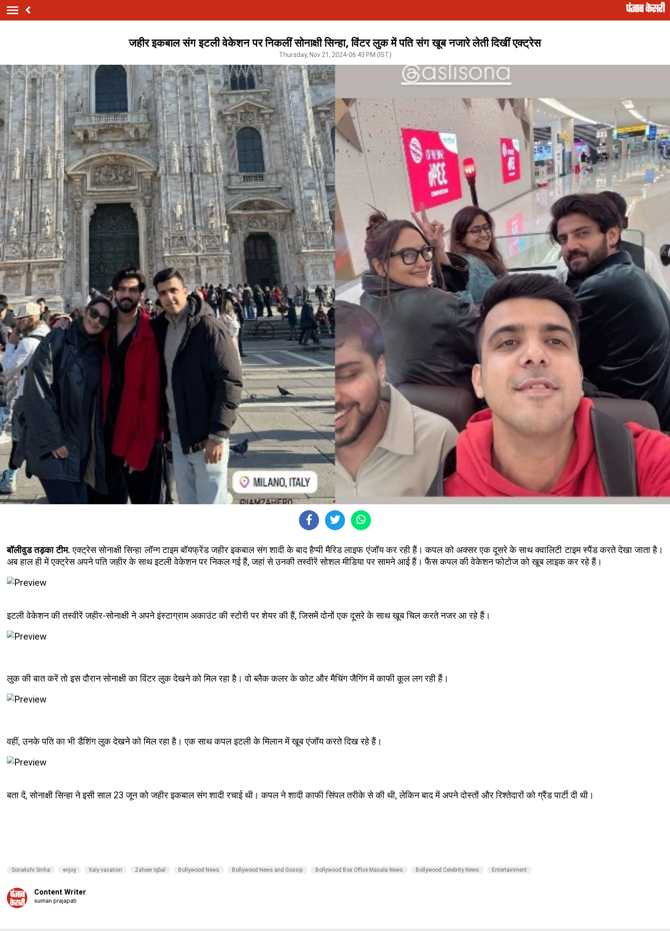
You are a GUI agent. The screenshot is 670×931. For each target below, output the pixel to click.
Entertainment (509, 870)
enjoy (69, 870)
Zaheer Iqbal (150, 870)
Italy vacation (105, 870)
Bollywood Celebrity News (447, 870)
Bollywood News (198, 870)
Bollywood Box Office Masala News (359, 870)
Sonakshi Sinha (30, 870)
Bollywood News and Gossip (267, 870)
